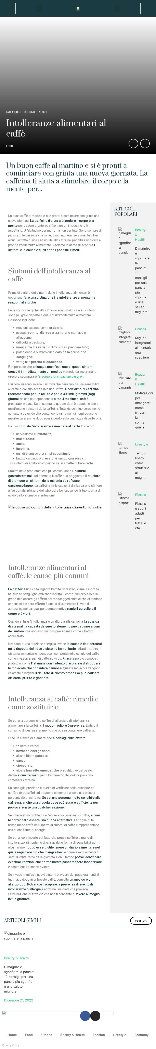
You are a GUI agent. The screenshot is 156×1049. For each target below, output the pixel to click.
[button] (7, 8)
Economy (141, 1035)
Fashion (99, 1035)
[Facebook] (85, 1016)
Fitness (140, 329)
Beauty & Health (140, 235)
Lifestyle (141, 444)
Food (9, 145)
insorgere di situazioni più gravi (61, 376)
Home (12, 1035)
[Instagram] (95, 1016)
